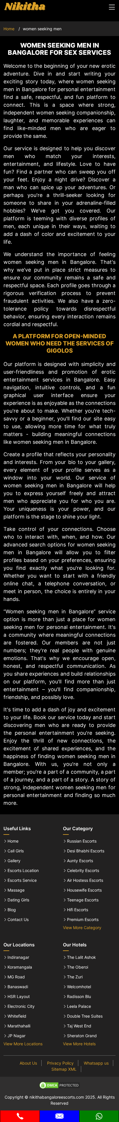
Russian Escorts (81, 841)
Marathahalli (19, 1026)
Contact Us (18, 920)
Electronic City (21, 1006)
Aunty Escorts (80, 861)
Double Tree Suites (85, 1016)
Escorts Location (23, 871)
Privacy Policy (60, 1063)
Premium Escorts (82, 920)
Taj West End (79, 1026)
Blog (12, 910)
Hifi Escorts (77, 910)
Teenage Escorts (82, 900)
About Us (28, 1063)
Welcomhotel (79, 987)
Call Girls (16, 851)
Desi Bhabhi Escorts (85, 851)
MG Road (16, 977)
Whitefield (17, 1016)
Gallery (14, 861)
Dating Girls (18, 900)
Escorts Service (22, 880)
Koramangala (20, 967)
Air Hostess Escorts (85, 880)
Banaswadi (18, 987)
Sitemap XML (64, 1069)
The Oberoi (77, 967)
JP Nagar (16, 1036)
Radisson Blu (79, 997)
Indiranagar (18, 957)
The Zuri (75, 977)
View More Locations (22, 1043)
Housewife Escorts (84, 890)
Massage (16, 890)
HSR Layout (19, 997)
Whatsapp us (96, 1063)
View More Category (82, 927)
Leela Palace (79, 1006)
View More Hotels (79, 1043)
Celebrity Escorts (83, 871)
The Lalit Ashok (81, 957)
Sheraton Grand (82, 1036)
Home (8, 28)
